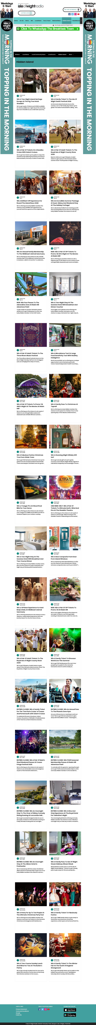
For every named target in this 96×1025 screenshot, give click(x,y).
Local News (25, 54)
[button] (21, 20)
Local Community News (38, 54)
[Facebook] (69, 14)
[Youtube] (78, 14)
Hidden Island (62, 54)
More (70, 54)
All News (17, 54)
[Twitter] (72, 14)
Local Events (52, 54)
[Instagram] (75, 14)
